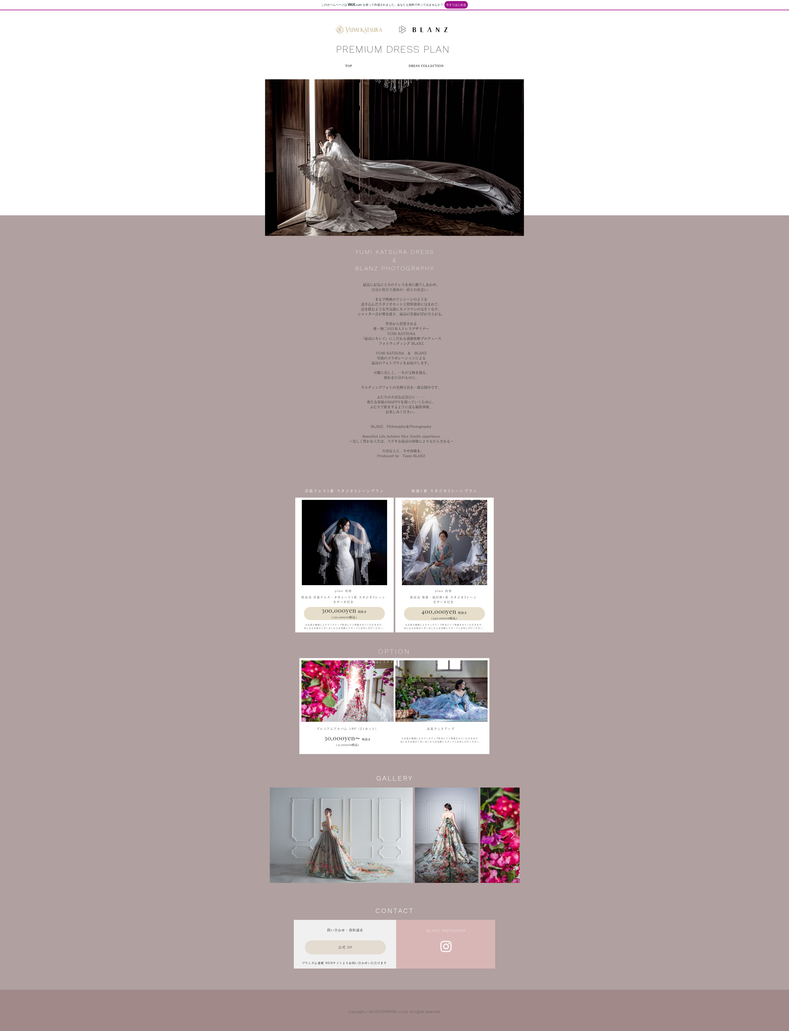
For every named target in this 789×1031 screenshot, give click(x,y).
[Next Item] (512, 835)
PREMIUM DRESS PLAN (393, 49)
